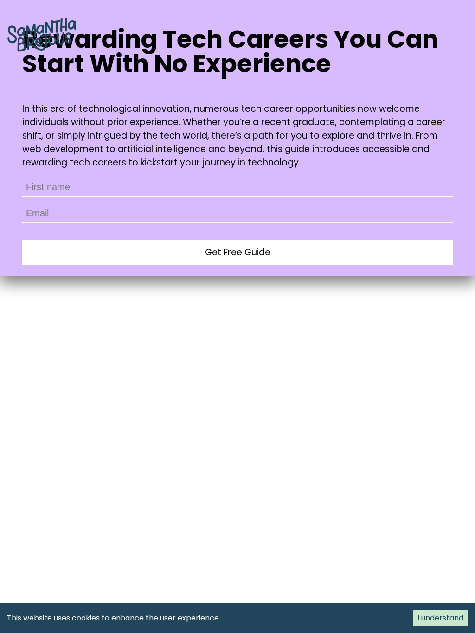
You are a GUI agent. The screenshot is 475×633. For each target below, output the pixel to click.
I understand (440, 618)
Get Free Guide (237, 252)
